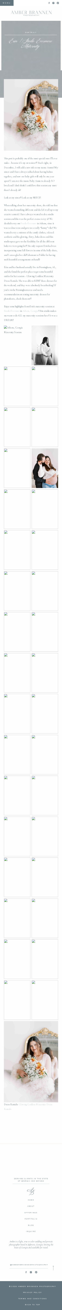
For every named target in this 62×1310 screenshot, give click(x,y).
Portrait (31, 32)
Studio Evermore (28, 223)
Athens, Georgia (30, 311)
